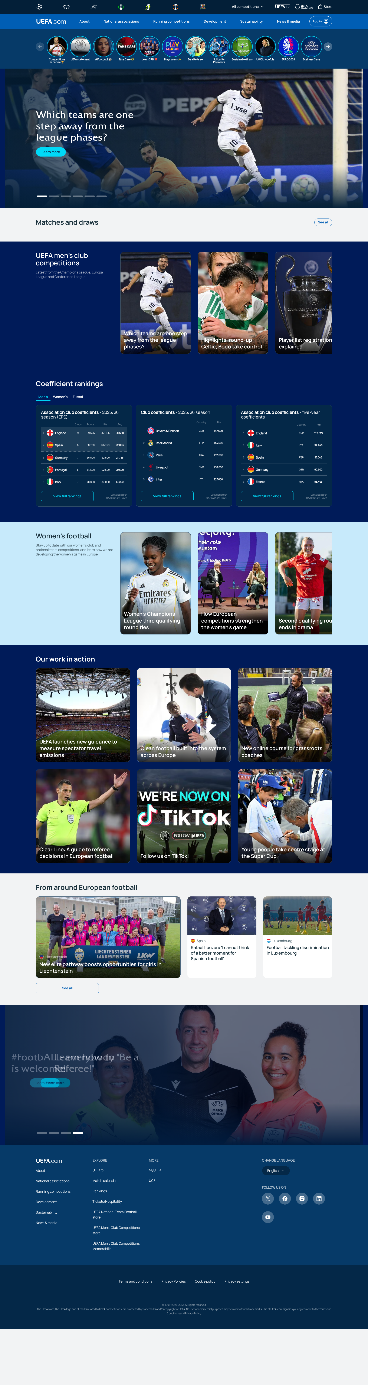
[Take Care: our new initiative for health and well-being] (184, 1075)
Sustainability (46, 1212)
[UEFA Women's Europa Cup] (148, 6)
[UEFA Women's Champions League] (66, 6)
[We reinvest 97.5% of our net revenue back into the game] (184, 138)
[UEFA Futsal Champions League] (93, 6)
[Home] (49, 1161)
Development (46, 1201)
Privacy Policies (173, 1281)
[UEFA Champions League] (39, 6)
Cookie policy (205, 1281)
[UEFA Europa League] (175, 6)
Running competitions (53, 1191)
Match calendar (104, 1180)
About (40, 1170)
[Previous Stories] (40, 46)
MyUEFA (155, 1170)
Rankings (99, 1191)
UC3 (152, 1180)
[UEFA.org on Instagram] (302, 1203)
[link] (84, 21)
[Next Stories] (328, 46)
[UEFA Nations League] (202, 6)
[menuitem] (86, 21)
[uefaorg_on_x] (268, 1203)
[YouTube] (268, 1222)
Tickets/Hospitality (107, 1201)
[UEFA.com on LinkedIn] (319, 1203)
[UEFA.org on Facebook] (285, 1203)
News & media (46, 1222)
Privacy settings (236, 1281)
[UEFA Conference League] (121, 6)
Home (51, 21)
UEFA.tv (98, 1170)
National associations (52, 1181)
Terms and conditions (135, 1281)
